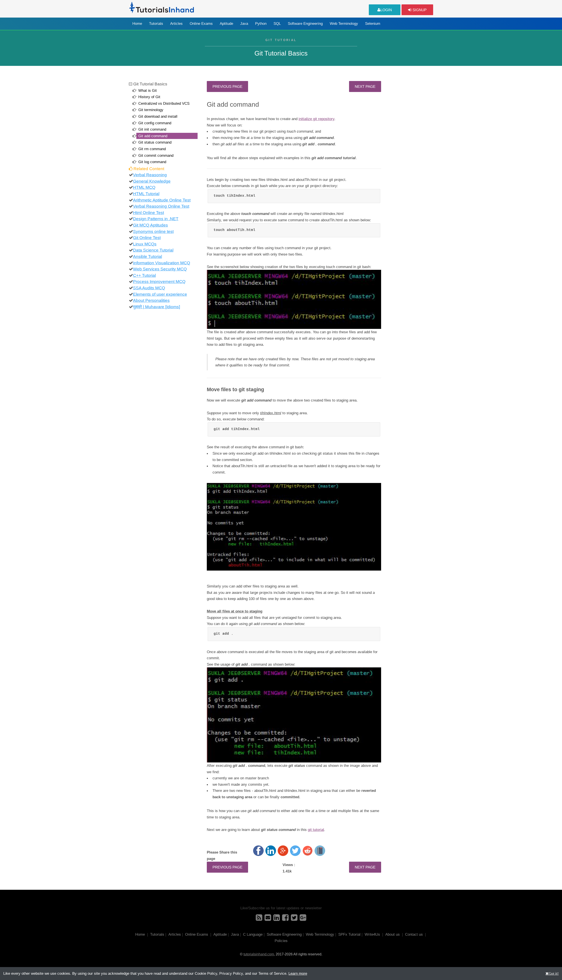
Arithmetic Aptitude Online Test (162, 200)
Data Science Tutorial (153, 250)
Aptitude (226, 24)
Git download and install (157, 116)
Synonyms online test (153, 231)
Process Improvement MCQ (159, 281)
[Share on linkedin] (270, 850)
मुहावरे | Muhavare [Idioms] (156, 306)
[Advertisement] (411, 147)
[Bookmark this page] (320, 850)
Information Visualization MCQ (161, 263)
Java (244, 24)
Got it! (554, 973)
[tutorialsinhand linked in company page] (276, 919)
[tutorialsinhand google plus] (303, 919)
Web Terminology (344, 24)
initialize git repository (316, 119)
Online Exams (201, 24)
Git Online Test (147, 237)
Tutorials (156, 24)
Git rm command (152, 149)
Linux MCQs (145, 244)
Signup (419, 10)
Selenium (372, 24)
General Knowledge (152, 181)
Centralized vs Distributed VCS (163, 103)
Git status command (154, 142)
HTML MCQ (144, 187)
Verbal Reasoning (150, 175)
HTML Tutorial (146, 193)
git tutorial (316, 829)
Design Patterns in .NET (155, 218)
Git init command (152, 129)
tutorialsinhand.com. (259, 954)
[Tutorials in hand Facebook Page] (285, 919)
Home (137, 24)
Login (386, 10)
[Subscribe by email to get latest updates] (268, 919)
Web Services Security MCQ (160, 269)
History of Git (149, 97)
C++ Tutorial (144, 275)
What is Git (147, 90)
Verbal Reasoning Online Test (161, 206)
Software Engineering (305, 24)
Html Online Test (148, 212)
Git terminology (150, 110)
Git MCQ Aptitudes (150, 225)
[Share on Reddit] (307, 850)
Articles (176, 24)
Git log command (152, 162)
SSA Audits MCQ (149, 288)
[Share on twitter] (295, 850)
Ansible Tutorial (147, 256)
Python (261, 24)
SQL (277, 24)
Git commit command (155, 155)
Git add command (152, 136)
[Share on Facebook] (258, 850)
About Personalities (151, 300)
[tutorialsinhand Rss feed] (259, 919)
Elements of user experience (160, 294)
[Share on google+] (283, 850)
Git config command (154, 123)
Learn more (297, 973)
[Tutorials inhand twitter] (294, 919)
